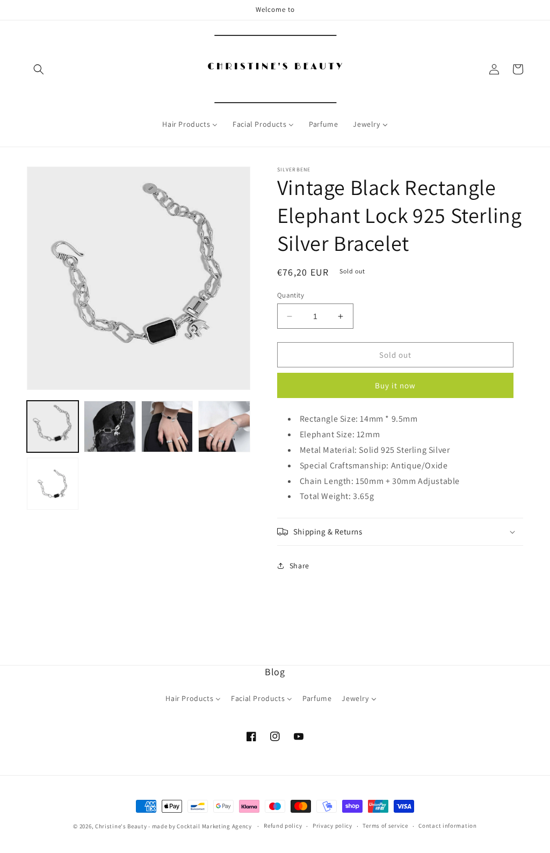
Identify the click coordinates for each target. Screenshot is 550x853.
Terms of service (385, 825)
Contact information (447, 825)
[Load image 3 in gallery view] (167, 426)
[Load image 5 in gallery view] (52, 483)
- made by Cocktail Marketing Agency (200, 826)
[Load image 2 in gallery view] (109, 426)
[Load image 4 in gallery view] (224, 426)
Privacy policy (332, 825)
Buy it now (395, 385)
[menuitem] (190, 124)
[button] (38, 69)
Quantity (290, 295)
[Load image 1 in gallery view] (52, 426)
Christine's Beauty (121, 826)
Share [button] (299, 565)
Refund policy (283, 825)
